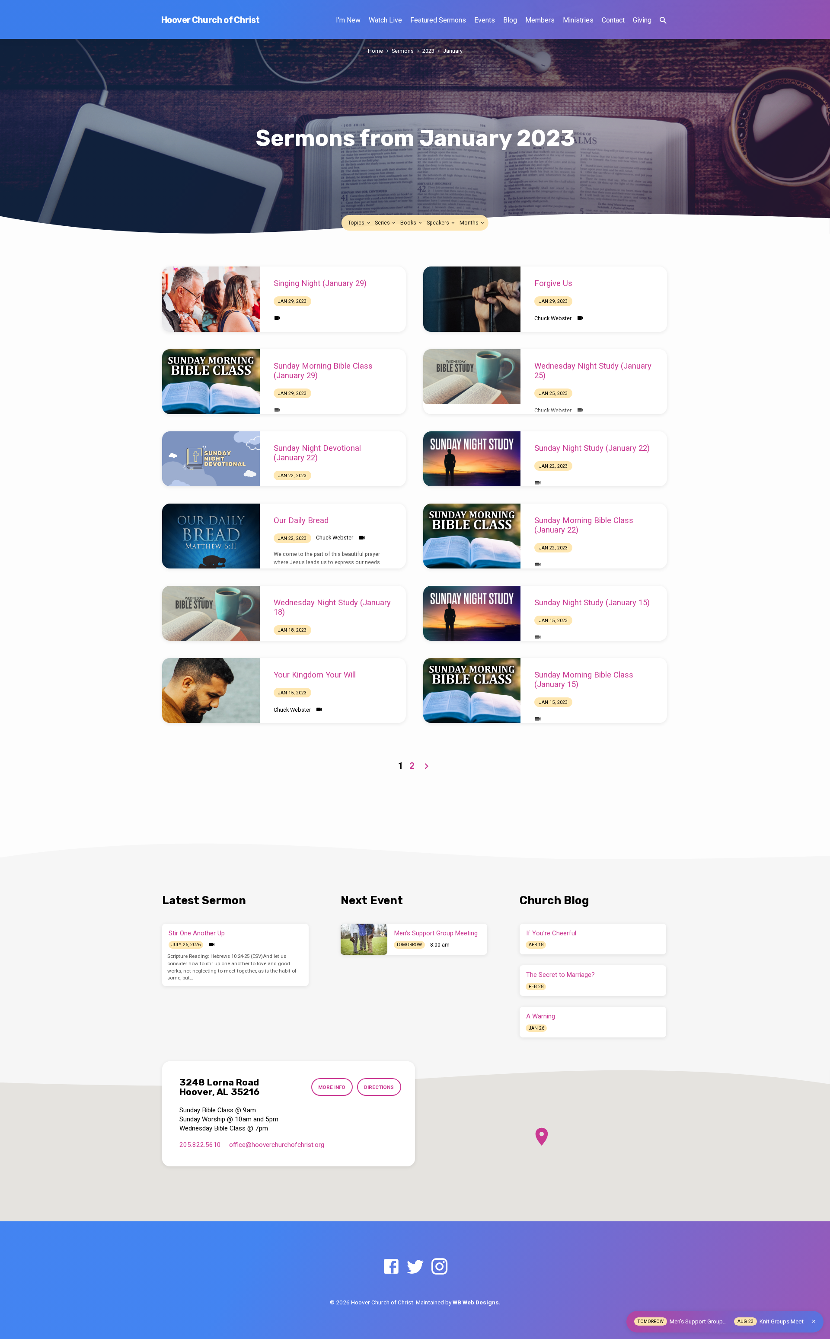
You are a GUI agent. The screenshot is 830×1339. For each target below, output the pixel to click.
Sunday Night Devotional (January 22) (317, 452)
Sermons (403, 51)
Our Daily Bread (301, 520)
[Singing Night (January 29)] (211, 299)
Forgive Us (553, 283)
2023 (428, 51)
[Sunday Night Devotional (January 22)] (211, 458)
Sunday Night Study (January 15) (592, 602)
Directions (379, 1087)
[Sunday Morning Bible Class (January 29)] (211, 381)
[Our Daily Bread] (211, 536)
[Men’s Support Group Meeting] (364, 939)
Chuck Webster (552, 318)
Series (383, 222)
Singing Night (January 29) (320, 283)
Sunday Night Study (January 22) (592, 448)
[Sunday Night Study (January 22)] (472, 458)
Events (484, 20)
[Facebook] (391, 1267)
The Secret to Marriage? (560, 975)
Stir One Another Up (197, 933)
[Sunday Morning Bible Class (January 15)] (472, 690)
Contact (613, 20)
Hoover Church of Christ (210, 20)
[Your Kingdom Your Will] (211, 690)
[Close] (814, 1321)
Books (409, 222)
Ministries (578, 20)
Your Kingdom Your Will (315, 674)
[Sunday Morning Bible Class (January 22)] (472, 536)
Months (470, 222)
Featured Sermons (438, 20)
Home (375, 51)
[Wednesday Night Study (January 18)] (211, 613)
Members (540, 20)
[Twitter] (415, 1267)
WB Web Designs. (477, 1302)
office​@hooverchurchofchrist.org (276, 1145)
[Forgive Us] (472, 299)
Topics (357, 222)
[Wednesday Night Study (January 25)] (472, 376)
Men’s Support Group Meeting (436, 933)
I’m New (348, 20)
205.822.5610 (200, 1145)
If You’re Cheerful (551, 933)
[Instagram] (439, 1267)
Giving (642, 20)
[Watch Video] (277, 318)
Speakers (438, 222)
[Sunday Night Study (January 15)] (472, 613)
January (453, 51)
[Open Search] (663, 20)
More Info (331, 1087)
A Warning (540, 1016)
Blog (510, 20)
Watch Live (385, 20)
